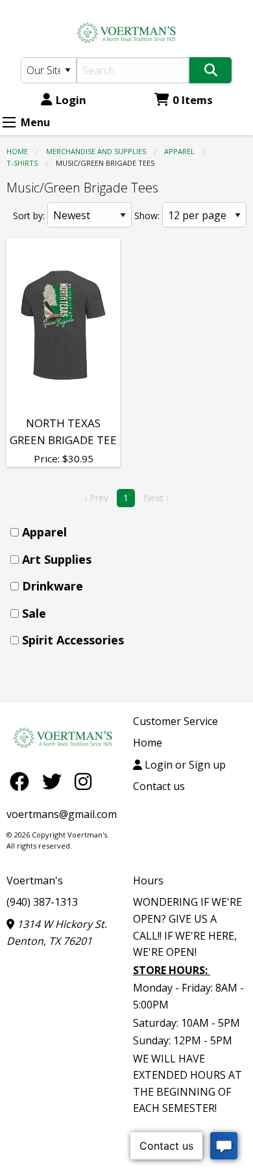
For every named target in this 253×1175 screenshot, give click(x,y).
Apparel (179, 151)
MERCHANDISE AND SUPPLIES (96, 151)
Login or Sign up (184, 765)
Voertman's (34, 880)
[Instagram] (83, 781)
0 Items (193, 99)
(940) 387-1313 (42, 902)
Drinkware (52, 586)
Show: (147, 215)
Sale (34, 613)
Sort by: (29, 215)
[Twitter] (55, 781)
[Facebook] (23, 781)
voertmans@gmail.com (61, 814)
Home (17, 151)
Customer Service (175, 721)
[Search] (210, 70)
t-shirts (22, 163)
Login (71, 99)
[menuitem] (130, 532)
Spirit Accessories (73, 640)
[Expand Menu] (9, 122)
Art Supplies (56, 559)
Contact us (159, 786)
